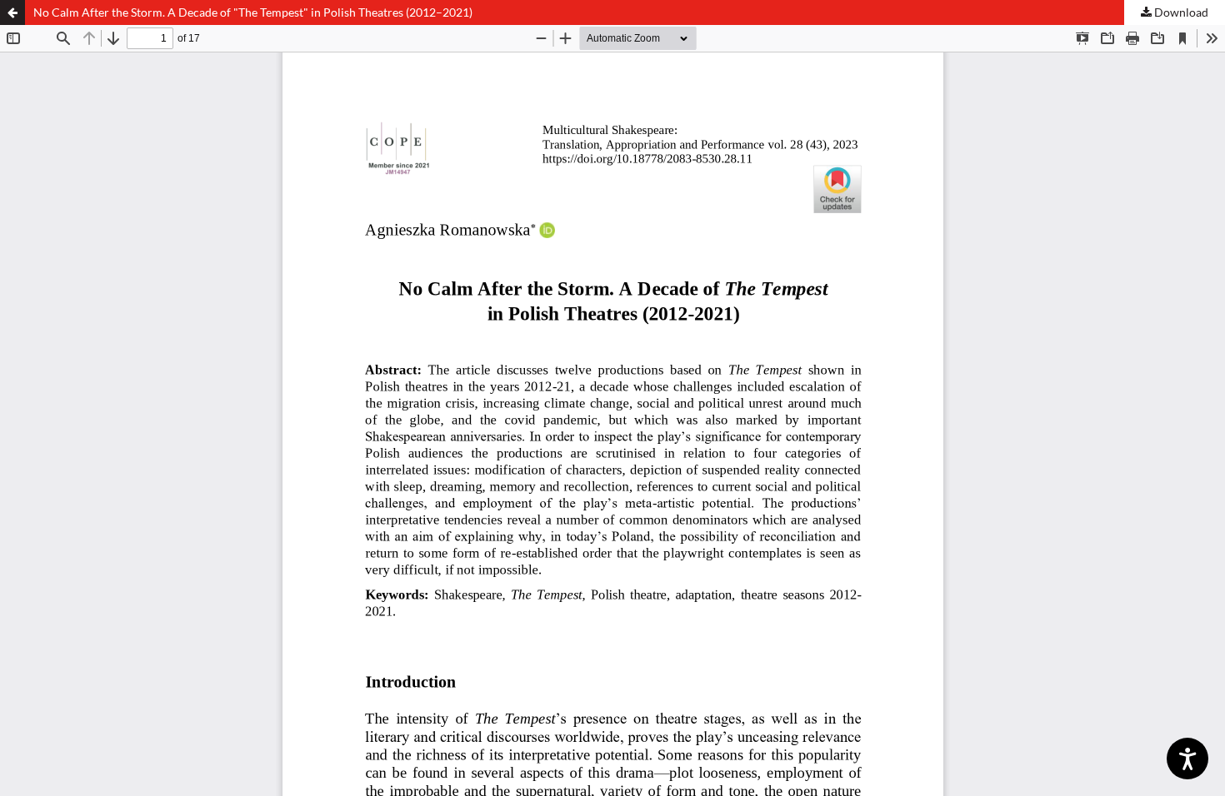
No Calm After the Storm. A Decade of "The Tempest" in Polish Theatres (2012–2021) (252, 12)
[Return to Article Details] (12, 12)
